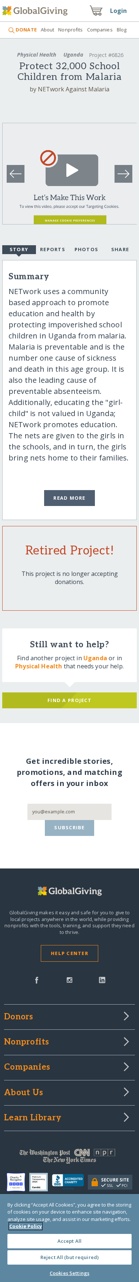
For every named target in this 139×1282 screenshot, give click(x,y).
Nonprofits (70, 29)
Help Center (69, 953)
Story (19, 249)
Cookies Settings (69, 1273)
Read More (69, 498)
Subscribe (69, 827)
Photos (87, 249)
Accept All (69, 1241)
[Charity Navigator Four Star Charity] (18, 1182)
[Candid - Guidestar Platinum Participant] (40, 1182)
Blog (122, 29)
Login (118, 11)
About (47, 29)
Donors (18, 1017)
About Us (23, 1093)
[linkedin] (102, 979)
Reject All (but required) (69, 1257)
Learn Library (32, 1118)
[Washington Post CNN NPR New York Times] (69, 1158)
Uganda (73, 54)
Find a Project (69, 700)
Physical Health (37, 54)
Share (120, 249)
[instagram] (69, 979)
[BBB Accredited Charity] (70, 1182)
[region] (69, 1238)
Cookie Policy (25, 1226)
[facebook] (36, 979)
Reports (52, 249)
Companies (100, 29)
